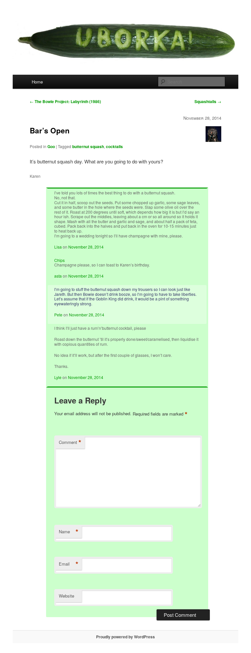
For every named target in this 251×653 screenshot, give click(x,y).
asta (58, 276)
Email (68, 564)
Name (68, 531)
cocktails (114, 146)
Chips (59, 260)
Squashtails (207, 101)
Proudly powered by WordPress (125, 637)
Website (66, 596)
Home (37, 82)
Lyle (57, 377)
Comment (70, 442)
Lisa (58, 247)
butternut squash (88, 146)
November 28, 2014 (86, 247)
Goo (51, 146)
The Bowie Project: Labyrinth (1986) (65, 101)
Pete (58, 314)
